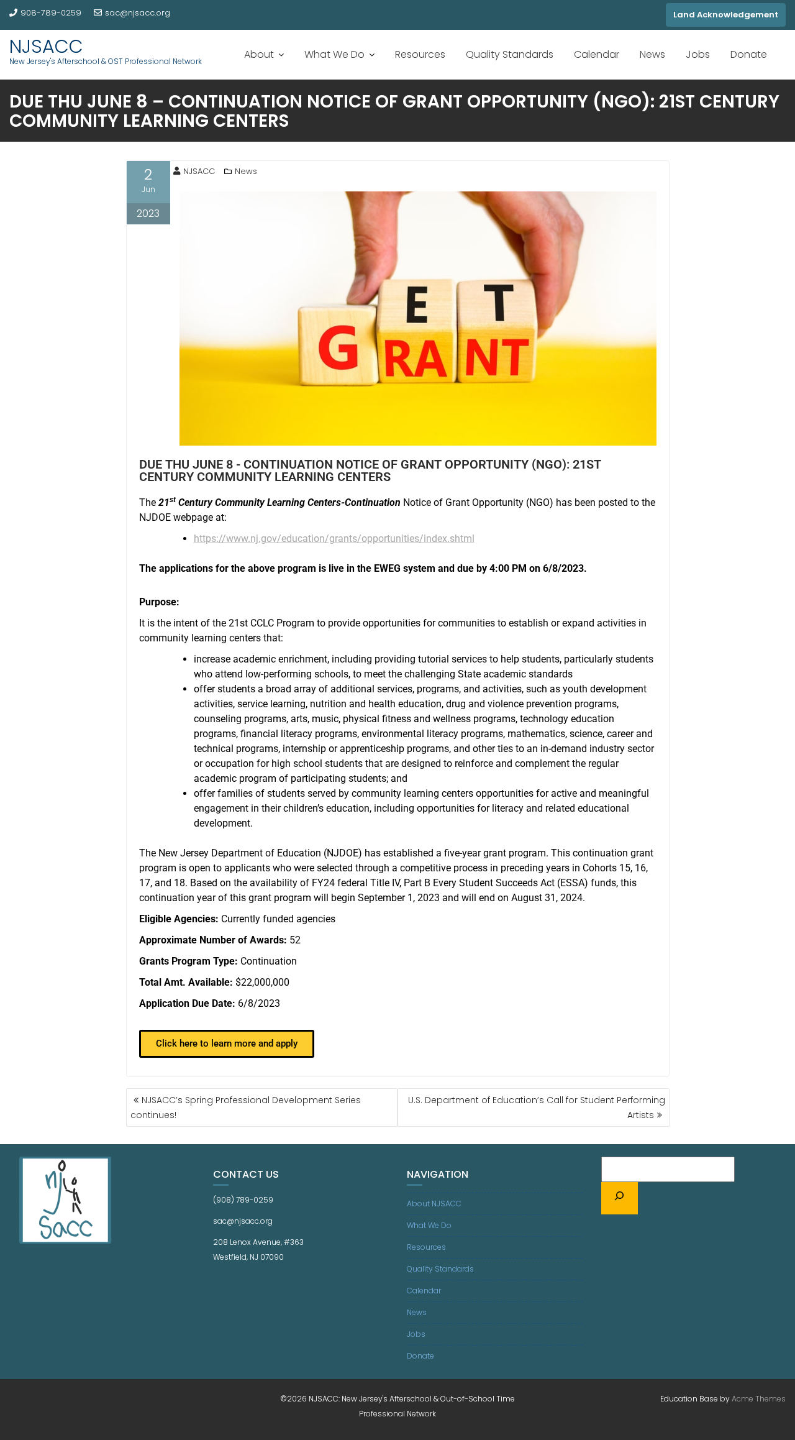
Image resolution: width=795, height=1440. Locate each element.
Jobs (698, 54)
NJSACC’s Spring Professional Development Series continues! (245, 1107)
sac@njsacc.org (137, 13)
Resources (420, 54)
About (259, 54)
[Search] (619, 1198)
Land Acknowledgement (725, 15)
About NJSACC (434, 1203)
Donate (748, 54)
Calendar (596, 54)
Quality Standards (509, 54)
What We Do (334, 54)
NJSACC (46, 46)
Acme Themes (759, 1398)
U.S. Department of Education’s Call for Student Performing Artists (536, 1107)
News (652, 54)
